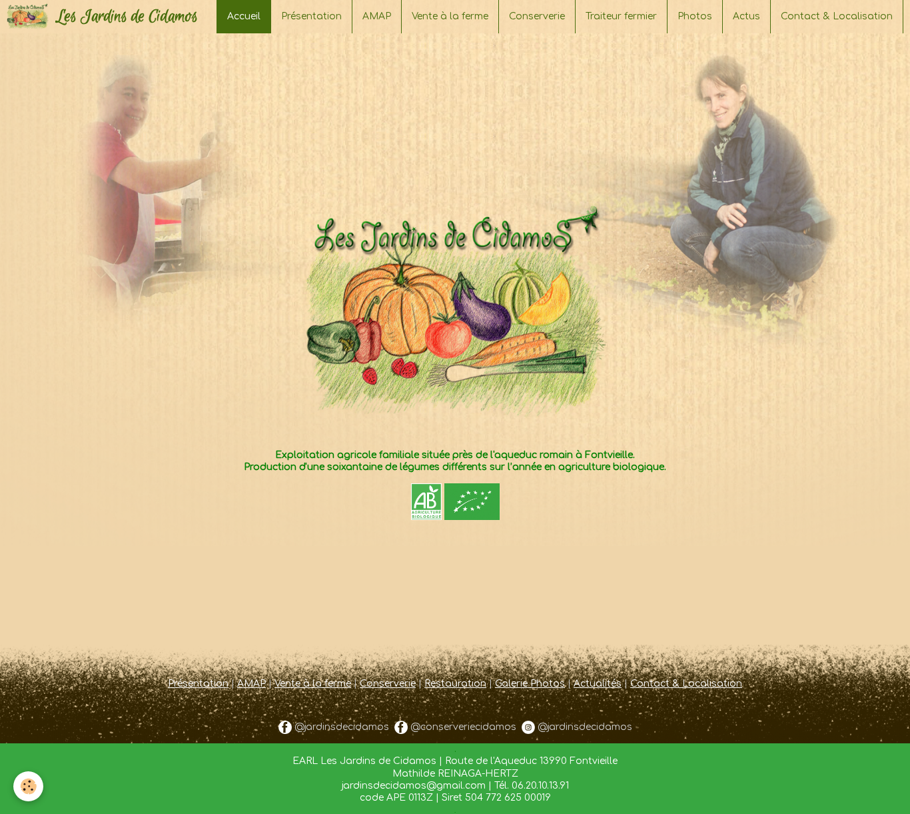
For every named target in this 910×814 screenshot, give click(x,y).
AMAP (376, 16)
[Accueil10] (455, 234)
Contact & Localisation (837, 16)
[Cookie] (28, 786)
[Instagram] (528, 727)
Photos (695, 16)
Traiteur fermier (621, 16)
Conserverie (537, 16)
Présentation (311, 16)
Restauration (455, 684)
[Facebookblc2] (285, 727)
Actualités (598, 684)
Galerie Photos (530, 684)
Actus (746, 16)
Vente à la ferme (450, 16)
